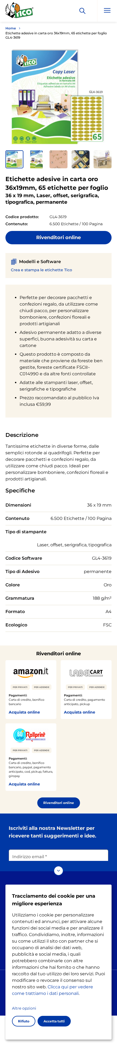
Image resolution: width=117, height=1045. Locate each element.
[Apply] (82, 10)
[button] (14, 159)
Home (10, 28)
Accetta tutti (54, 1021)
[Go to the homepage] (19, 11)
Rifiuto (23, 1021)
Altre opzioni (24, 1008)
